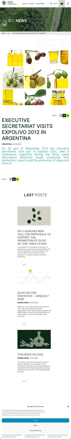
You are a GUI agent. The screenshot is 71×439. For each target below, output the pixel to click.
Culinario (31, 4)
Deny (35, 425)
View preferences (36, 430)
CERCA (55, 3)
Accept (35, 420)
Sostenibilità (40, 4)
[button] (68, 406)
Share (55, 115)
